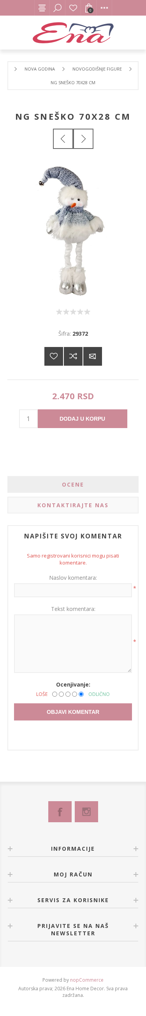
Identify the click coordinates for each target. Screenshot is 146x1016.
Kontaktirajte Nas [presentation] (73, 505)
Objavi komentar (73, 712)
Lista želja (73, 8)
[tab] (73, 484)
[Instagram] (86, 811)
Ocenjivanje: (73, 684)
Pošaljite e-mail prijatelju (92, 356)
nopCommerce (87, 980)
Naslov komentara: (73, 577)
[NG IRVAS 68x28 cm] (63, 139)
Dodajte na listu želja (53, 356)
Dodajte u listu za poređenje (73, 356)
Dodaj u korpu (82, 419)
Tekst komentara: (73, 608)
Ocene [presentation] (73, 484)
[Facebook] (60, 811)
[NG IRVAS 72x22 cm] (83, 139)
